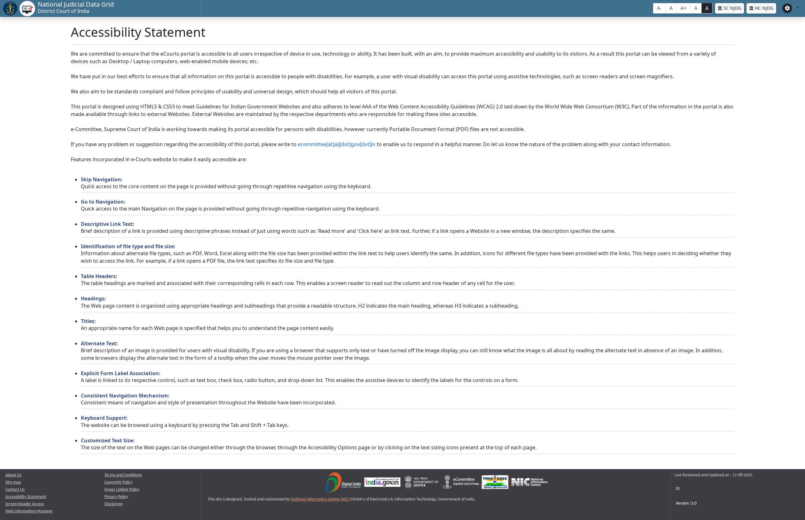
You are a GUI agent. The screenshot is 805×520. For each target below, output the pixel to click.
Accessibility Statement (25, 497)
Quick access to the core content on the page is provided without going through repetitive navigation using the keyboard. (226, 183)
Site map (13, 482)
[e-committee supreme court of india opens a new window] (461, 484)
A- (659, 8)
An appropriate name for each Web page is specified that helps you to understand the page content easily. (207, 324)
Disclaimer (113, 504)
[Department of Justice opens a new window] (422, 484)
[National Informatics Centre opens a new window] (529, 484)
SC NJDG (731, 8)
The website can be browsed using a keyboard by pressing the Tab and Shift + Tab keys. (185, 421)
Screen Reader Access (24, 504)
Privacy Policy (116, 497)
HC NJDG (763, 8)
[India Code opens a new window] (495, 484)
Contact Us (15, 490)
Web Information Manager (29, 511)
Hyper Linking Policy (121, 490)
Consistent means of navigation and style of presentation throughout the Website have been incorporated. (208, 399)
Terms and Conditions (123, 475)
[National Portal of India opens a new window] (383, 484)
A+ (683, 8)
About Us (13, 475)
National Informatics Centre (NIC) (320, 499)
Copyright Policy (118, 482)
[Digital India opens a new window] (344, 484)
